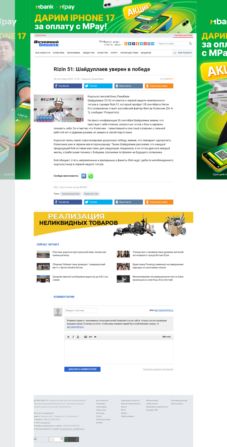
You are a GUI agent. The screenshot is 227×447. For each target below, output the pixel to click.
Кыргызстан (91, 193)
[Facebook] (133, 43)
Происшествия (129, 53)
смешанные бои (70, 193)
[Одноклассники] (137, 43)
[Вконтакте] (129, 43)
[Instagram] (148, 43)
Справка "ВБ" (152, 410)
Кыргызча (40, 35)
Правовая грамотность (157, 407)
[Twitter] (141, 43)
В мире (99, 423)
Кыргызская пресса (130, 404)
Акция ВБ (146, 53)
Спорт (114, 53)
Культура (102, 53)
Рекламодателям (183, 35)
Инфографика (127, 416)
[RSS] (125, 43)
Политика (58, 53)
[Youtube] (145, 43)
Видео (124, 413)
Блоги (124, 407)
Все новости (42, 53)
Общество (89, 53)
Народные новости (130, 400)
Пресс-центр (177, 404)
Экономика (73, 53)
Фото (123, 410)
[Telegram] (152, 43)
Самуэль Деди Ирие (92, 79)
